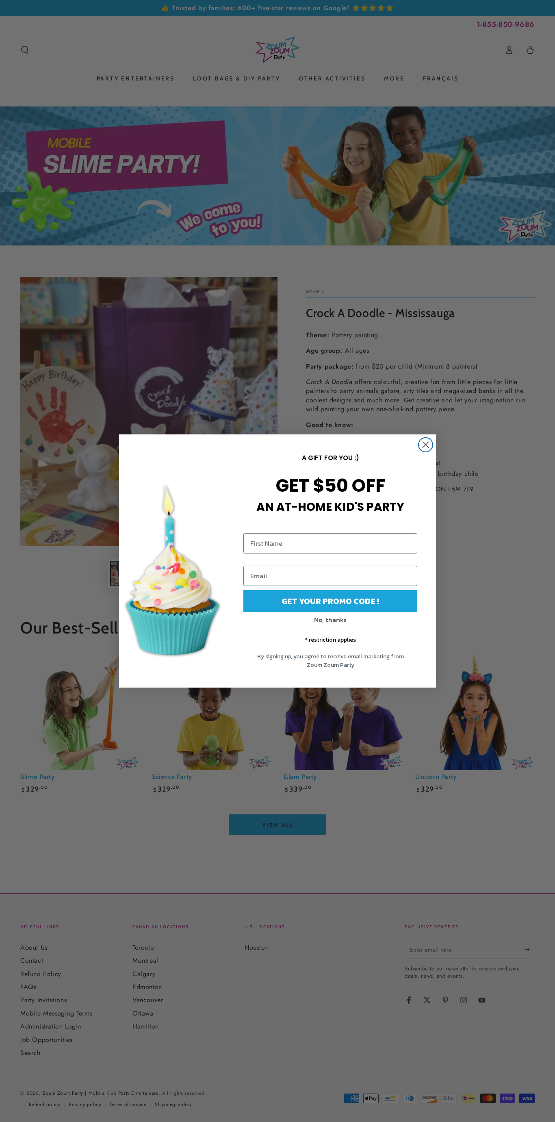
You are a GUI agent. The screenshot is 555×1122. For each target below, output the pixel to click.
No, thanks (330, 620)
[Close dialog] (425, 445)
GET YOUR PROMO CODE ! (330, 601)
